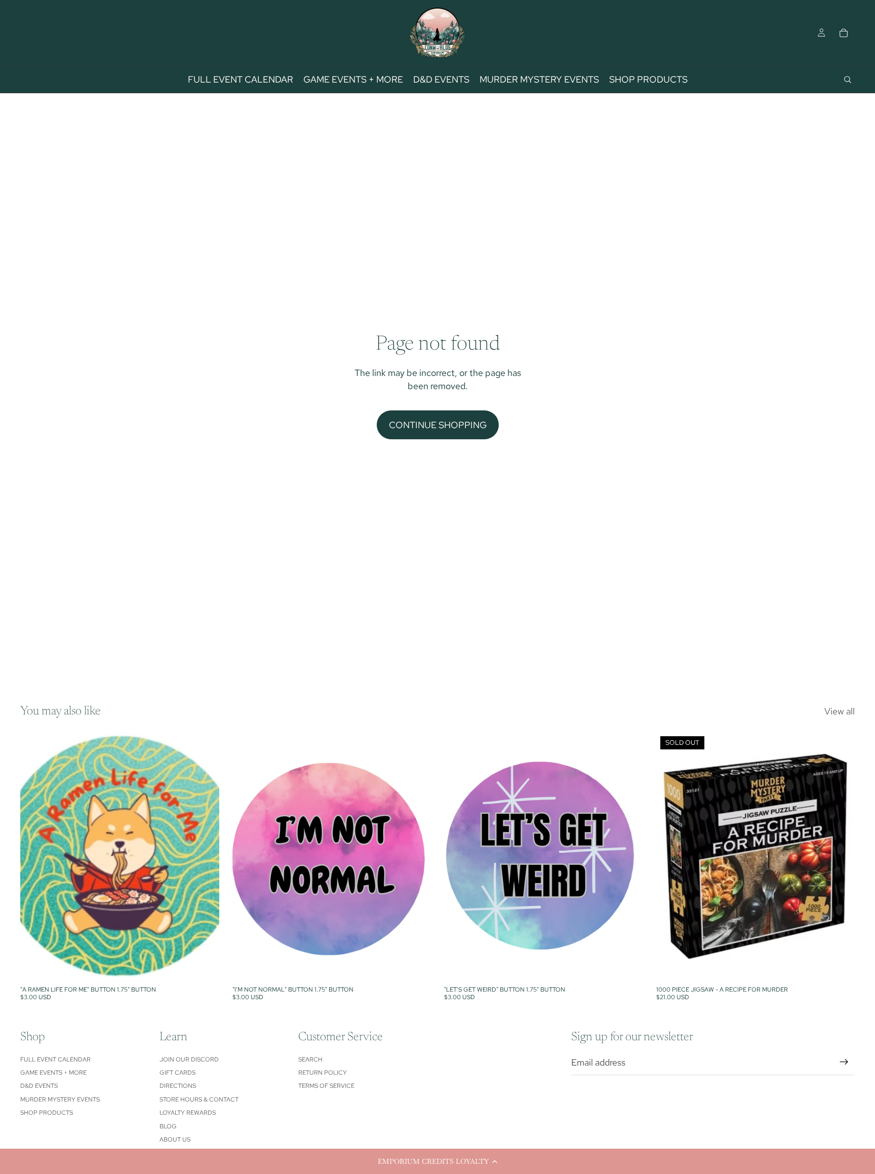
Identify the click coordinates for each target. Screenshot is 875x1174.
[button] (437, 1161)
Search (310, 1059)
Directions (178, 1086)
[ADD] (203, 965)
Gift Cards (177, 1073)
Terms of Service (326, 1086)
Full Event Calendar (55, 1059)
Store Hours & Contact (199, 1099)
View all (839, 711)
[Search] (848, 79)
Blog (168, 1126)
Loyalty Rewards (188, 1113)
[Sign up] (844, 1062)
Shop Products (46, 1113)
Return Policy (322, 1073)
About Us (175, 1139)
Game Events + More (53, 1073)
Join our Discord (189, 1059)
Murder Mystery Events (60, 1099)
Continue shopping (438, 425)
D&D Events (39, 1086)
